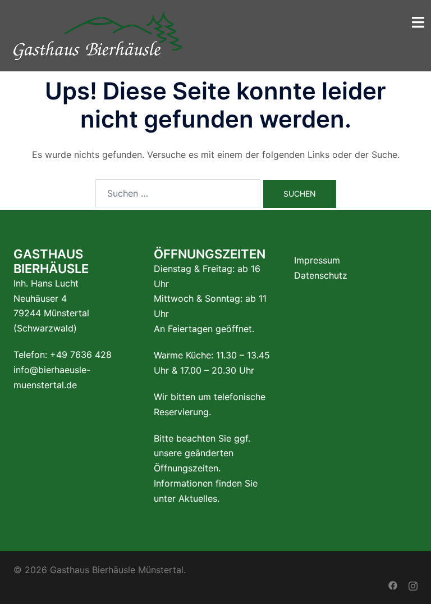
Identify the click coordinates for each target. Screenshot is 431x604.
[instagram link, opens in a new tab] (413, 585)
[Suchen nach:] (177, 193)
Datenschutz (320, 275)
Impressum (317, 260)
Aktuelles (197, 498)
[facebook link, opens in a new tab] (392, 585)
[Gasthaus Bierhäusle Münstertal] (97, 34)
